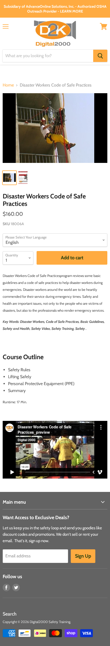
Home (8, 85)
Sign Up (83, 556)
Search (10, 614)
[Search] (100, 56)
